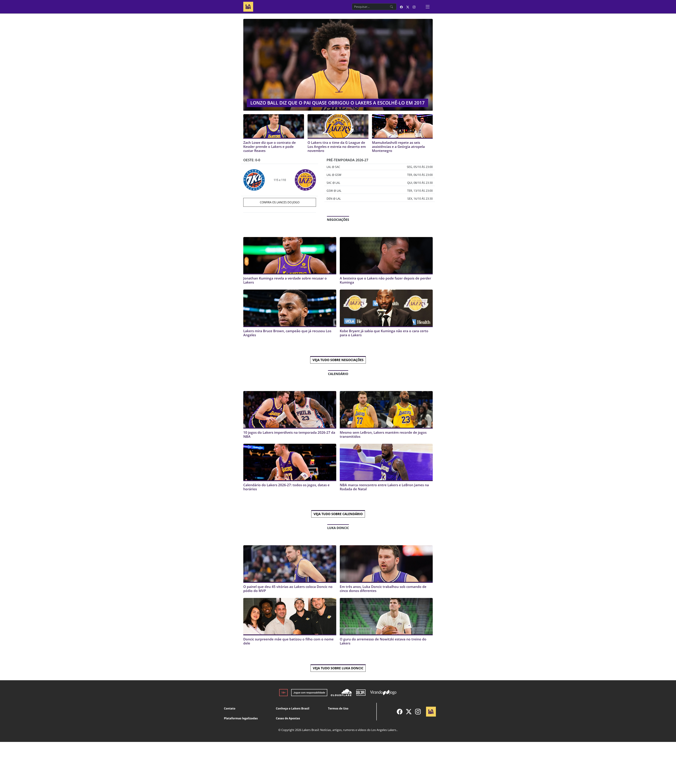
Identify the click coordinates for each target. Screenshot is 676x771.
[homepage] (248, 6)
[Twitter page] (407, 7)
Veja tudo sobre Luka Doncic (338, 668)
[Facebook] (399, 711)
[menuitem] (399, 711)
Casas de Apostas (288, 718)
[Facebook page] (401, 7)
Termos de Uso (338, 708)
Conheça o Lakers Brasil (292, 708)
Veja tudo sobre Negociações (338, 360)
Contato (229, 708)
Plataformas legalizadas (241, 718)
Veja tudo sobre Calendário (338, 514)
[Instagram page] (414, 7)
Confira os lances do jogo (279, 202)
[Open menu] (428, 7)
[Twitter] (408, 711)
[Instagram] (418, 711)
